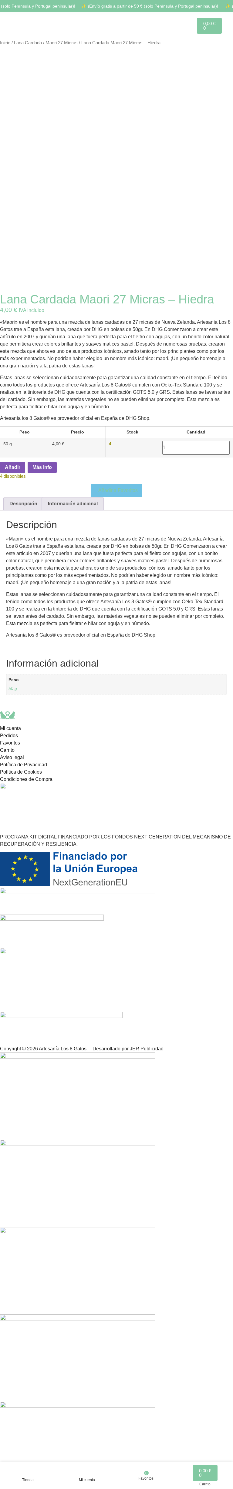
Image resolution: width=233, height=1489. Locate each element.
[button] (116, 490)
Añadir (12, 467)
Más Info (42, 467)
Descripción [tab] (23, 503)
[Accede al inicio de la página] (12, 25)
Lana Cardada (28, 42)
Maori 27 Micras (62, 42)
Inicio (5, 42)
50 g (12, 688)
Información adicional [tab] (73, 503)
